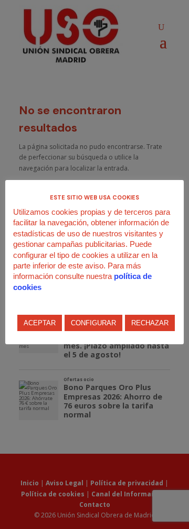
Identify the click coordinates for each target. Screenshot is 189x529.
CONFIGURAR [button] (93, 323)
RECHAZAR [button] (150, 323)
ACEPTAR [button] (40, 323)
